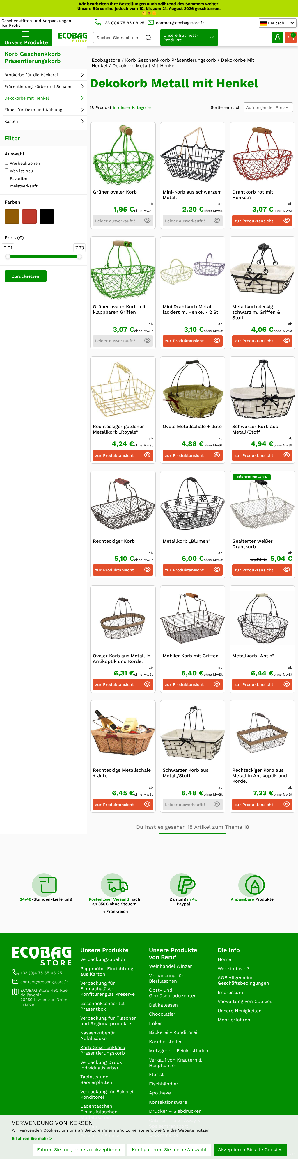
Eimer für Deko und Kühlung (33, 109)
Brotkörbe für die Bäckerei (31, 74)
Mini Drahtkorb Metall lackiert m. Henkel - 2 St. (191, 309)
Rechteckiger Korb (114, 541)
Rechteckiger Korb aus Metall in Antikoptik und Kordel (259, 775)
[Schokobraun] (12, 216)
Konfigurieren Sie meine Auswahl (169, 1149)
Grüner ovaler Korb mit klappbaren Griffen (119, 309)
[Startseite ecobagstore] (72, 37)
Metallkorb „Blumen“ (187, 541)
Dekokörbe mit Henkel (26, 98)
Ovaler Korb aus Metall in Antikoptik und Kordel (121, 658)
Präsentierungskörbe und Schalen (38, 86)
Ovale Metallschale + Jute (192, 426)
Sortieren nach (226, 107)
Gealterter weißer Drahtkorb (252, 543)
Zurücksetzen (25, 276)
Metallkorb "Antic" (253, 656)
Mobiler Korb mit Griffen (191, 656)
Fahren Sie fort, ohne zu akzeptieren (78, 1149)
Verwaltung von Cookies (245, 1001)
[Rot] (29, 216)
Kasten (11, 121)
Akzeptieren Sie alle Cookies (250, 1149)
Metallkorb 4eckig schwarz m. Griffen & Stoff (256, 312)
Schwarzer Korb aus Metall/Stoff (255, 429)
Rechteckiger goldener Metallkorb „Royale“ (118, 429)
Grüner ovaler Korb (115, 192)
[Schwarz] (47, 216)
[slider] (7, 256)
